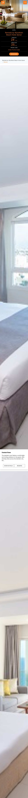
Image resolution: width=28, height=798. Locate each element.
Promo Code (14, 47)
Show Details (8, 465)
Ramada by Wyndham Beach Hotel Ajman (14, 34)
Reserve (19, 465)
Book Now (14, 54)
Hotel (14, 30)
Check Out (14, 42)
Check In (14, 37)
